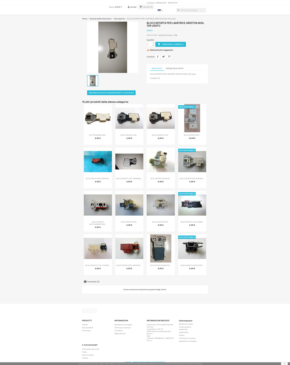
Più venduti (86, 331)
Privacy (182, 335)
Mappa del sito (120, 333)
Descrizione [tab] (157, 68)
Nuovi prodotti (87, 328)
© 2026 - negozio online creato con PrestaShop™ (145, 362)
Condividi (157, 56)
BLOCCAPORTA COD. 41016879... (97, 265)
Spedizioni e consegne (123, 325)
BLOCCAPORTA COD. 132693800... (129, 178)
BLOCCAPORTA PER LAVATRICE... (192, 178)
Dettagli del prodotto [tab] (175, 68)
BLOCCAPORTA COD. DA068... (192, 222)
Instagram (94, 311)
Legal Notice (183, 332)
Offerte (85, 325)
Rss (89, 311)
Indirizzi (85, 358)
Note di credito (88, 355)
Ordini (84, 352)
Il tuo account (90, 345)
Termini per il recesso (122, 328)
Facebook (84, 311)
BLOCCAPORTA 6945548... (161, 178)
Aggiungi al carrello (171, 44)
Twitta (163, 56)
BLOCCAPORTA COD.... (129, 135)
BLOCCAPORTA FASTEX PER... (192, 265)
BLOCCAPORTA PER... (192, 135)
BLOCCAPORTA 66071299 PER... (98, 178)
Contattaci (118, 331)
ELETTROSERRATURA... (98, 135)
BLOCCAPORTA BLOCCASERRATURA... (97, 223)
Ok (284, 364)
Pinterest (169, 56)
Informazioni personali (90, 349)
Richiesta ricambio (186, 324)
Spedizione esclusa (166, 35)
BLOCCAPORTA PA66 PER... (160, 265)
